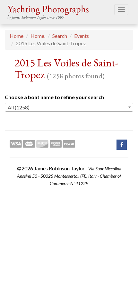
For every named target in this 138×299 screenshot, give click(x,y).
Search (59, 36)
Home (16, 36)
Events (81, 36)
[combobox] (69, 107)
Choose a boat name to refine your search (54, 97)
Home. (37, 36)
